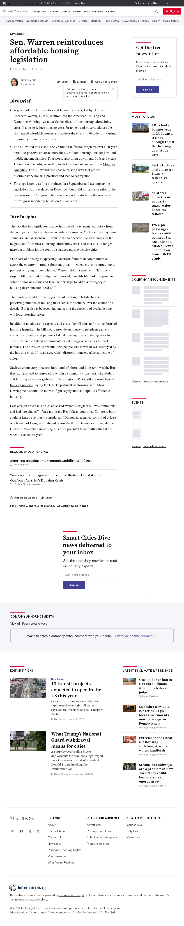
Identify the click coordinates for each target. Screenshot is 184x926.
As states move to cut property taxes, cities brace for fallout (161, 203)
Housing (96, 20)
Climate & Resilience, (41, 506)
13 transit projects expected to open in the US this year (76, 689)
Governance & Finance (135, 20)
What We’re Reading (61, 862)
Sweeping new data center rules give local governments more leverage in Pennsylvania (154, 715)
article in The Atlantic (43, 405)
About (52, 825)
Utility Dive (66, 3)
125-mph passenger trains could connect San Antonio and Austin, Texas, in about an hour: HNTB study (163, 242)
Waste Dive (80, 3)
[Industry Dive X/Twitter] (30, 831)
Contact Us (55, 837)
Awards (110, 11)
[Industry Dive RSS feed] (38, 831)
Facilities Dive (50, 3)
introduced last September (65, 183)
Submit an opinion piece (102, 837)
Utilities (83, 20)
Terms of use (37, 912)
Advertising (94, 825)
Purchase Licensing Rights (64, 850)
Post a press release (155, 381)
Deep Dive (39, 11)
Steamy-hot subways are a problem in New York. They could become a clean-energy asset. (156, 773)
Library (65, 11)
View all (136, 381)
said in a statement (80, 270)
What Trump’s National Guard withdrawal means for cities (76, 740)
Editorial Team (57, 831)
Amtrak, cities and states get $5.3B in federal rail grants (163, 173)
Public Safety (171, 20)
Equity (156, 20)
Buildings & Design (37, 20)
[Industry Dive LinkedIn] (13, 831)
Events (77, 11)
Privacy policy (18, 912)
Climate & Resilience (63, 20)
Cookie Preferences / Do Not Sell (93, 912)
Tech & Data (111, 20)
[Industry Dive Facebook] (21, 831)
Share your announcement (136, 636)
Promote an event (154, 446)
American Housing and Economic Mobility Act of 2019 (51, 460)
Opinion (54, 11)
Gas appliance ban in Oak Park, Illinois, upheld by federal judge (155, 685)
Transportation (14, 20)
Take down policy (59, 912)
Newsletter (54, 843)
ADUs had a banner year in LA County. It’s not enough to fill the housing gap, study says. (163, 140)
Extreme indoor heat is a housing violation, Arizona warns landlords (156, 744)
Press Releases (93, 11)
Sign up (174, 11)
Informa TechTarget (71, 895)
